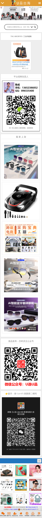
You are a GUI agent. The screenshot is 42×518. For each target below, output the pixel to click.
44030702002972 (32, 509)
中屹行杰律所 (14, 509)
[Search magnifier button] (35, 27)
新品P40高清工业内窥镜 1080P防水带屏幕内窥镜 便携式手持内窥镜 (21, 63)
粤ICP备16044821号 (32, 507)
